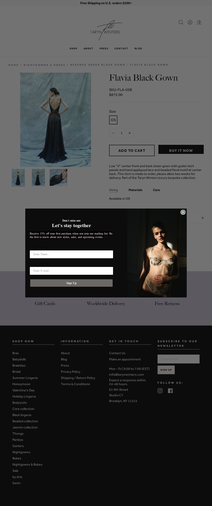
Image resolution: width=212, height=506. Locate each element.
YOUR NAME (39, 247)
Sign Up (71, 283)
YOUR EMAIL (39, 263)
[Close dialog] (183, 212)
